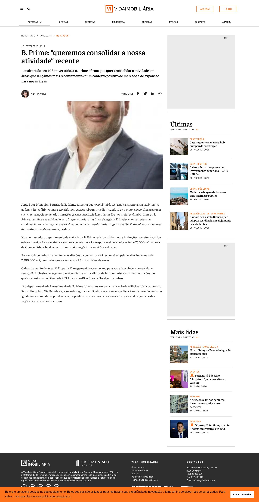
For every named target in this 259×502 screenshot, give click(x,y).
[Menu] (21, 8)
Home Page (28, 35)
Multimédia (118, 22)
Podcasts (200, 22)
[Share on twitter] (145, 94)
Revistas (90, 22)
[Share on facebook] (138, 94)
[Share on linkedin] (152, 94)
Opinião (63, 22)
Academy (226, 22)
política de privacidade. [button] (56, 496)
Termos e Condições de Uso (144, 480)
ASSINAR (205, 9)
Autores (135, 473)
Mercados (62, 35)
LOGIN (228, 9)
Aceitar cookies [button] (242, 494)
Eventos (173, 22)
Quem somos (137, 467)
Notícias (46, 35)
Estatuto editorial (139, 470)
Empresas (147, 22)
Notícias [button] (33, 22)
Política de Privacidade (142, 477)
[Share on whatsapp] (160, 94)
